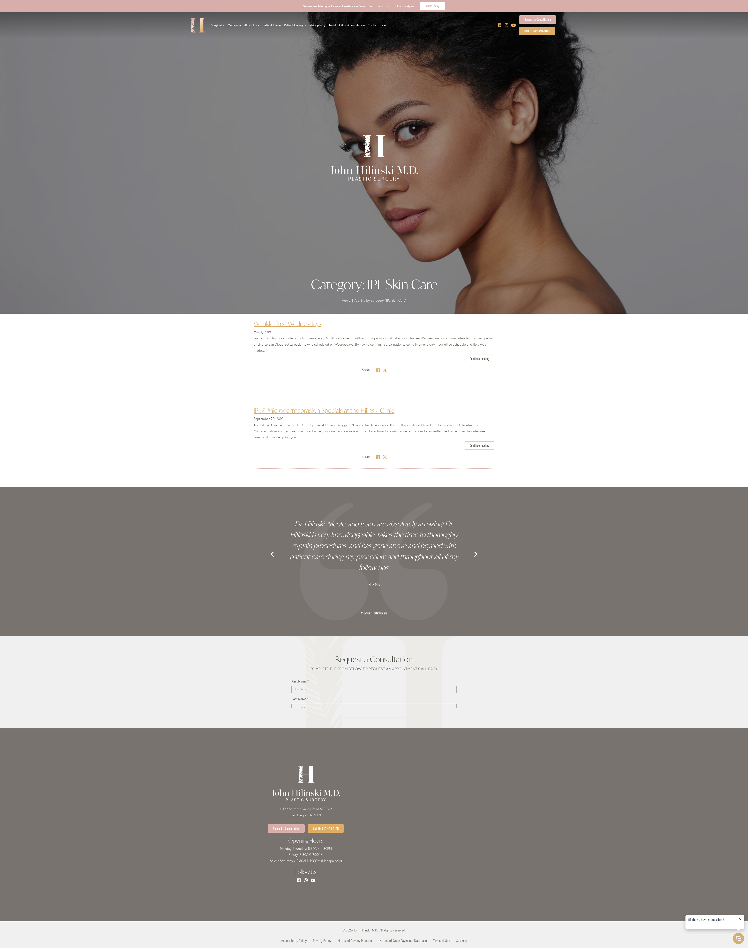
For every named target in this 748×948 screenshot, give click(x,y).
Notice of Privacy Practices (355, 941)
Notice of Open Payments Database (403, 941)
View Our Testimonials (374, 612)
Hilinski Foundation (352, 25)
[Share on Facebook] (377, 370)
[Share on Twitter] (384, 370)
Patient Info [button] (270, 25)
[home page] (197, 25)
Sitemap (461, 941)
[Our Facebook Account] (499, 25)
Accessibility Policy (294, 941)
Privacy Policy (322, 941)
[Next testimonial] (476, 554)
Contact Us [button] (375, 25)
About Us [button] (250, 25)
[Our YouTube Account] (513, 25)
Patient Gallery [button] (293, 25)
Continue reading (482, 358)
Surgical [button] (216, 25)
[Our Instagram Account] (506, 25)
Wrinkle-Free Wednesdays (287, 324)
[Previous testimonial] (272, 554)
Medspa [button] (233, 25)
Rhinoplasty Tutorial (323, 25)
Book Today (432, 5)
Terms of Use (441, 941)
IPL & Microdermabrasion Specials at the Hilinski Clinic (324, 410)
